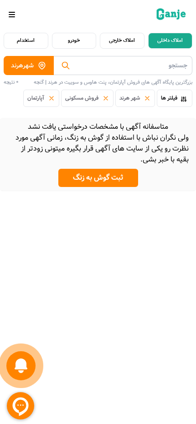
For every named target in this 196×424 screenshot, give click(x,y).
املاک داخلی (170, 40)
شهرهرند (22, 66)
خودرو (74, 40)
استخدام (26, 40)
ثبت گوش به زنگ (98, 177)
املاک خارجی (122, 40)
